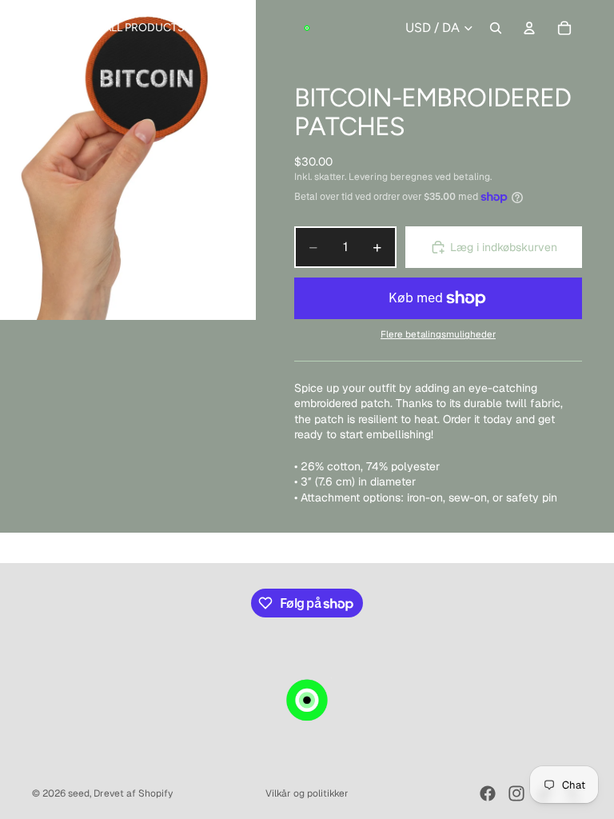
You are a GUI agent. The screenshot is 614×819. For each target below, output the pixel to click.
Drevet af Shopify (133, 793)
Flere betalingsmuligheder (438, 334)
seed (79, 793)
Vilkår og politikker (307, 793)
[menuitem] (215, 28)
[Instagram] (516, 793)
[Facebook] (487, 793)
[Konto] (529, 28)
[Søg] (495, 28)
